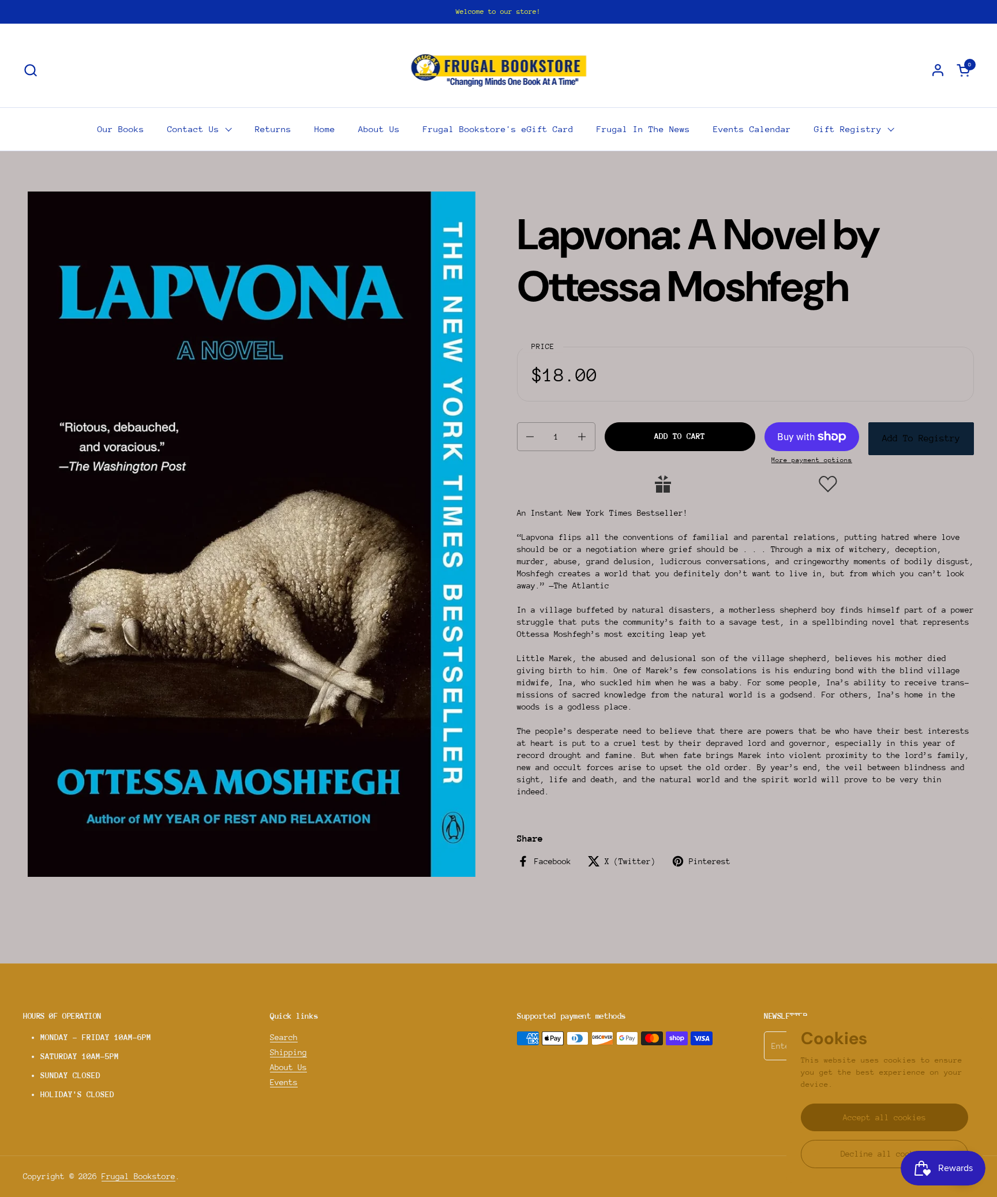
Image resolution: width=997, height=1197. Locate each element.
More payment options (811, 460)
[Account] (938, 70)
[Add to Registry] (662, 484)
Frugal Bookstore (138, 1176)
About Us (288, 1067)
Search (284, 1037)
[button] (30, 70)
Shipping (288, 1052)
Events (284, 1082)
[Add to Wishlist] (827, 484)
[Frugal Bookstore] (498, 70)
